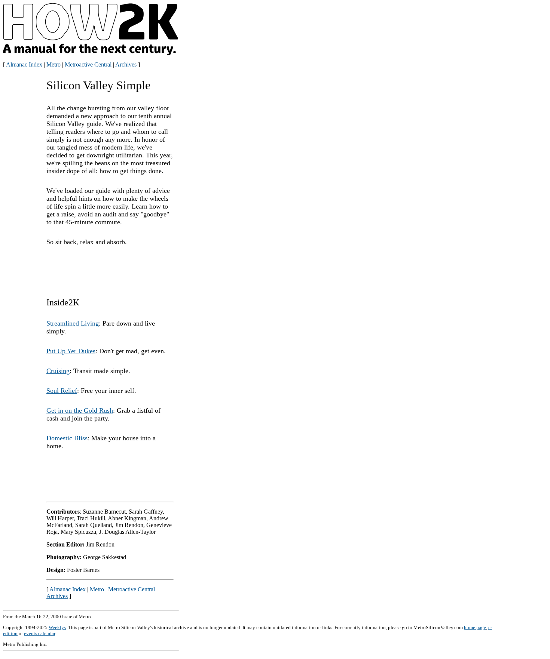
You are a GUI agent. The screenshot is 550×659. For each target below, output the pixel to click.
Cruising (58, 371)
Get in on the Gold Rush (79, 410)
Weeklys (57, 627)
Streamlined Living (72, 323)
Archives (126, 64)
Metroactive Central (88, 64)
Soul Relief (61, 390)
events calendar (39, 633)
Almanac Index (24, 64)
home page (475, 627)
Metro (53, 64)
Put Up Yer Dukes (70, 351)
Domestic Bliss (67, 438)
